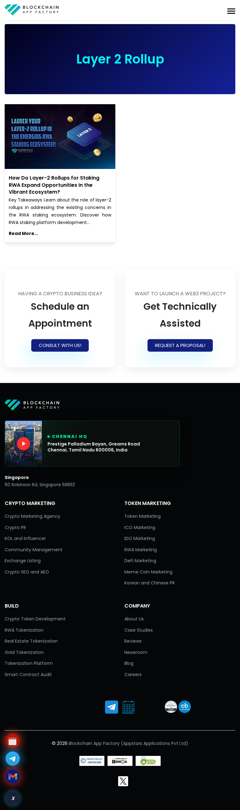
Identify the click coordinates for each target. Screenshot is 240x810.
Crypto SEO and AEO (27, 572)
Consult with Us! (60, 345)
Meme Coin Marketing (148, 572)
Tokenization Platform (29, 663)
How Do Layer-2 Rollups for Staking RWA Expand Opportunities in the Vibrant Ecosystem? (54, 185)
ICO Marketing (139, 527)
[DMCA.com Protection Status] (120, 764)
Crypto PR (15, 527)
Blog (128, 663)
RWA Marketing (140, 550)
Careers (133, 674)
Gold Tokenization (24, 652)
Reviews (133, 641)
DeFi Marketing (140, 561)
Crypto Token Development (35, 619)
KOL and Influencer (25, 538)
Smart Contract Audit (28, 674)
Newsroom (136, 652)
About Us (134, 619)
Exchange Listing (23, 561)
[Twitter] (123, 781)
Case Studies (138, 630)
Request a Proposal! (180, 345)
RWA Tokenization (24, 630)
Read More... (23, 233)
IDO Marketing (139, 538)
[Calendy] (128, 707)
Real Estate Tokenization (31, 641)
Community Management (33, 550)
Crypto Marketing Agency (32, 516)
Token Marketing (142, 516)
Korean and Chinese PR (149, 583)
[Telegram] (111, 707)
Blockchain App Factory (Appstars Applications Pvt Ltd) (128, 743)
